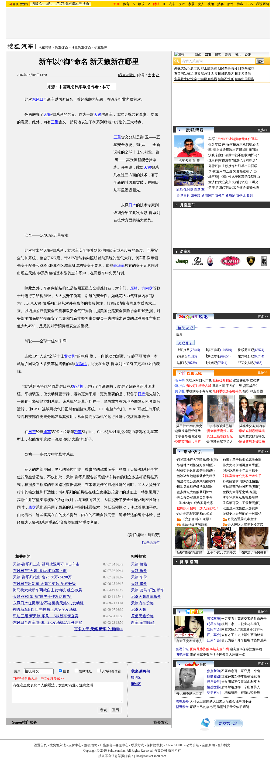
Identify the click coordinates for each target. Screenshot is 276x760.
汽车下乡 (182, 184)
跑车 (47, 432)
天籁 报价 (139, 571)
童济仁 (213, 182)
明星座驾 (213, 624)
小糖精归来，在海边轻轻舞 (240, 692)
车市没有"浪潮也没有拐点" (238, 160)
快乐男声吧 (246, 350)
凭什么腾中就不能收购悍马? (239, 155)
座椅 (134, 288)
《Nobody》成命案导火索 (195, 503)
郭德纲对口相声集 (199, 380)
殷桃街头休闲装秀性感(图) (196, 470)
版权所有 (174, 750)
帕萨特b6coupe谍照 (189, 172)
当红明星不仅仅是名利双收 (240, 682)
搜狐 (35, 4)
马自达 (185, 195)
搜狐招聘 (90, 745)
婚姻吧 (212, 363)
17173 (60, 4)
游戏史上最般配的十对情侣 (242, 514)
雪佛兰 (220, 195)
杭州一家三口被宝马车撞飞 (240, 624)
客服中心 (121, 745)
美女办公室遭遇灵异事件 (194, 497)
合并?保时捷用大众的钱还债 (239, 144)
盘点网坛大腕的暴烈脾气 (194, 492)
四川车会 (213, 635)
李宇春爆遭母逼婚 (188, 436)
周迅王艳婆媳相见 (220, 436)
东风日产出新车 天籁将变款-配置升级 (44, 584)
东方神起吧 (246, 356)
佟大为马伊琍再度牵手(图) (241, 465)
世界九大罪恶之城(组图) (240, 492)
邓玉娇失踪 (209, 68)
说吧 (248, 55)
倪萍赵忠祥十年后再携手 (240, 470)
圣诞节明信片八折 (188, 442)
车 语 (212, 139)
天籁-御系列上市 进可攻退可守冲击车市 (46, 564)
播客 (220, 4)
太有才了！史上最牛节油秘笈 (242, 635)
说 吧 (203, 317)
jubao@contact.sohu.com (150, 756)
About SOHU (174, 745)
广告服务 (106, 745)
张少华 (213, 144)
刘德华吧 (213, 356)
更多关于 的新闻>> (98, 629)
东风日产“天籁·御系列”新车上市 (40, 571)
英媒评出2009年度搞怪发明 (240, 676)
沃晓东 (213, 155)
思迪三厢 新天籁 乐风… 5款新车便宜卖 (45, 616)
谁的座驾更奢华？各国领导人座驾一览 (217, 654)
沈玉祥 (213, 160)
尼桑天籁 (138, 610)
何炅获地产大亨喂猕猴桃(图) (197, 460)
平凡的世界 (234, 386)
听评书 (180, 380)
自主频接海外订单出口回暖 (238, 166)
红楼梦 (255, 380)
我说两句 (262, 4)
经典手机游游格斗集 (227, 391)
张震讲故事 (241, 380)
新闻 (198, 55)
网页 (208, 55)
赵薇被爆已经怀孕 (188, 431)
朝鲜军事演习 (227, 68)
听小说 (180, 386)
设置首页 (40, 745)
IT (164, 4)
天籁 (47, 115)
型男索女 (213, 692)
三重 (54, 122)
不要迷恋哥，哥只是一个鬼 (240, 671)
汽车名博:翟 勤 (189, 160)
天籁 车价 (139, 577)
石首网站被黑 (184, 74)
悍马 (197, 190)
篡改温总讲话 (204, 74)
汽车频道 (45, 48)
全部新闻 (208, 745)
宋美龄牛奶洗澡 (185, 79)
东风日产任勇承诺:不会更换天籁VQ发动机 (48, 603)
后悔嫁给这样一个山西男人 (240, 687)
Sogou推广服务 (24, 722)
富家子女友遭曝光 (189, 641)
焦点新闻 (213, 671)
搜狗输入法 (58, 745)
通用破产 (207, 195)
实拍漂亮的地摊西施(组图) (241, 487)
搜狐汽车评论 (81, 48)
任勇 (179, 334)
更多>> (263, 130)
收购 (250, 195)
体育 (126, 4)
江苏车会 (213, 640)
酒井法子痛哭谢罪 (254, 552)
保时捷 (188, 190)
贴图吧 (182, 363)
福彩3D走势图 (253, 391)
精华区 (136, 677)
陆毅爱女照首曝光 (252, 436)
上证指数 (183, 350)
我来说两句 (127, 75)
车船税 (198, 178)
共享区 (180, 391)
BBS (249, 4)
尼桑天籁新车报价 (146, 597)
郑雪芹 (213, 166)
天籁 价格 (139, 564)
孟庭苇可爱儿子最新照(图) (241, 503)
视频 (211, 4)
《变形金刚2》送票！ (197, 519)
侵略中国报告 (244, 79)
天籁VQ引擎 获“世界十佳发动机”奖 (42, 597)
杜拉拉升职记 (222, 380)
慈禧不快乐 (226, 79)
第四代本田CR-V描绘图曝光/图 (237, 187)
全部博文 (224, 745)
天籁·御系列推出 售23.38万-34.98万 (42, 577)
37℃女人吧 (246, 363)
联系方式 (137, 745)
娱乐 (141, 4)
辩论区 (136, 684)
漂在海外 (182, 701)
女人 (201, 4)
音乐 (228, 55)
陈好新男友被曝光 (252, 442)
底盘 (32, 507)
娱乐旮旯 (213, 682)
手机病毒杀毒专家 (199, 391)
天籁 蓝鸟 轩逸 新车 (147, 590)
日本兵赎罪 (246, 68)
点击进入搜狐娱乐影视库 (240, 508)
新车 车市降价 (143, 623)
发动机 (69, 356)
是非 (211, 187)
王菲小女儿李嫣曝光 (221, 552)
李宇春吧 (213, 350)
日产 (132, 205)
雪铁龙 (241, 195)
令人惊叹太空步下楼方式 (245, 524)
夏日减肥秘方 (224, 74)
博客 (240, 4)
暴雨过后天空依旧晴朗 (233, 707)
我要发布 (160, 722)
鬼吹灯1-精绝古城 (198, 386)
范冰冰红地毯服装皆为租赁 (196, 476)
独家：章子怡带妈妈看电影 (242, 460)
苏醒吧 (182, 356)
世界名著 (218, 386)
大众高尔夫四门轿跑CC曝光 (238, 182)
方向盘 (147, 288)
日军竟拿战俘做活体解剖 (194, 487)
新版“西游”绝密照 (189, 552)
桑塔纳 (230, 195)
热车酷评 (100, 48)
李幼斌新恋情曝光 (252, 431)
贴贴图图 (213, 676)
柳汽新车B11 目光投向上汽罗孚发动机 (45, 610)
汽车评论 (61, 48)
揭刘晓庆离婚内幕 (220, 431)
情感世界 (213, 687)
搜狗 (85, 4)
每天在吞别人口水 (189, 693)
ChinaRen (46, 4)
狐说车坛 (213, 619)
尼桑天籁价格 (142, 616)
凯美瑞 (196, 195)
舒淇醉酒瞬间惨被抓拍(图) (241, 481)
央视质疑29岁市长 (187, 68)
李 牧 (212, 171)
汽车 (172, 4)
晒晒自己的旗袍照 (203, 707)
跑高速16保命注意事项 (246, 649)
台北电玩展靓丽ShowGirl (194, 514)
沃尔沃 (195, 184)
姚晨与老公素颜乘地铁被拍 (196, 481)
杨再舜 (213, 177)
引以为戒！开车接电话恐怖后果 (244, 640)
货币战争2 (250, 386)
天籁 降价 (139, 584)
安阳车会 (213, 629)
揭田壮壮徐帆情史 (189, 426)
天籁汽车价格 (142, 603)
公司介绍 (192, 745)
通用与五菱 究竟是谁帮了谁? (236, 171)
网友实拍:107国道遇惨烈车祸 (242, 629)
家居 (191, 4)
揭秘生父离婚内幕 (252, 426)
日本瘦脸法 (243, 74)
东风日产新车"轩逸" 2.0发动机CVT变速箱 (47, 623)
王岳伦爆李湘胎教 (195, 524)
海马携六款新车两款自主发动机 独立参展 (47, 590)
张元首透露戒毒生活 (242, 519)
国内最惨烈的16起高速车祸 (209, 649)
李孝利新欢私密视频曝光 (240, 497)
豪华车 (119, 266)
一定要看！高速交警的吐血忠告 (244, 619)
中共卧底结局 (207, 79)
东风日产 (39, 99)
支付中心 (74, 745)
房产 (181, 4)
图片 (238, 55)
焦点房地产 (73, 4)
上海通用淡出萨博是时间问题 (237, 150)
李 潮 (212, 150)
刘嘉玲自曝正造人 (220, 442)
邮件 (230, 4)
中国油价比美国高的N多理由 (239, 177)
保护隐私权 (155, 745)
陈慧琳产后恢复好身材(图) (196, 465)
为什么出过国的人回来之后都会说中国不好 (220, 701)
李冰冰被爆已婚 (220, 426)
